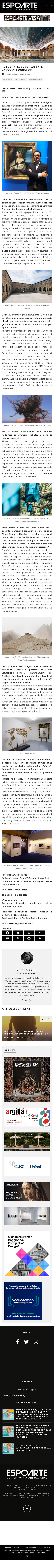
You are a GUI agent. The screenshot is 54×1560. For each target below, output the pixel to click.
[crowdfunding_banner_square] (23, 1319)
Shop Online (44, 1486)
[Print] (18, 938)
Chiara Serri (11, 74)
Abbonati (18, 1488)
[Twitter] (18, 932)
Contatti (29, 1486)
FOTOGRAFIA (7, 79)
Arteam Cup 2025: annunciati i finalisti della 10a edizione (33, 1447)
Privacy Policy (36, 1488)
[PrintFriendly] (29, 938)
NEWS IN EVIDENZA (35, 79)
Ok (27, 1556)
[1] (27, 1150)
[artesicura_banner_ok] (27, 1200)
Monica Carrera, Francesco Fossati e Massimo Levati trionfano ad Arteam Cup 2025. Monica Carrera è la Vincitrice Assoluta (33, 1414)
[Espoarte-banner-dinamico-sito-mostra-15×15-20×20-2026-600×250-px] (27, 1224)
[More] (40, 938)
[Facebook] (7, 932)
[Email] (7, 938)
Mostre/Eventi (20, 79)
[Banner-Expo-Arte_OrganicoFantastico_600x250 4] (27, 1175)
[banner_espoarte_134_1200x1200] (27, 1101)
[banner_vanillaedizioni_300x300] (27, 1276)
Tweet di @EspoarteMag (14, 1395)
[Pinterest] (29, 932)
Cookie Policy (28, 1490)
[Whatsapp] (40, 932)
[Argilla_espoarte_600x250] (27, 1126)
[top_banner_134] (27, 17)
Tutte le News (12, 1486)
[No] (51, 1552)
